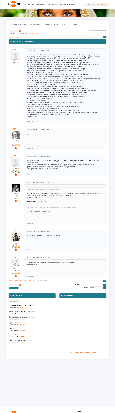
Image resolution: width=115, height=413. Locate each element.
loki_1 (15, 155)
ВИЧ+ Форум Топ (17, 295)
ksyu (39, 33)
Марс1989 (22, 319)
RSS (65, 24)
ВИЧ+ (25, 37)
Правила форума (52, 24)
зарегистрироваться (101, 4)
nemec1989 (23, 313)
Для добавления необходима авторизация (83, 352)
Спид (10, 334)
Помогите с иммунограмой (18, 317)
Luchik (15, 230)
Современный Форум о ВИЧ (15, 37)
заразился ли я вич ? (16, 323)
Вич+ (10, 329)
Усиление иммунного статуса (40, 37)
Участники (36, 24)
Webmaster (27, 33)
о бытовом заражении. (17, 340)
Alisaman (22, 336)
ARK (33, 33)
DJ (36, 33)
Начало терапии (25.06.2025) (19, 311)
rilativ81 (15, 49)
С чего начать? (14, 300)
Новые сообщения (19, 24)
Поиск (75, 24)
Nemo (21, 302)
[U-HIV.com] (57, 13)
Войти (90, 4)
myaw (15, 129)
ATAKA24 (22, 342)
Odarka (15, 182)
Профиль (30, 121)
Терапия (29, 37)
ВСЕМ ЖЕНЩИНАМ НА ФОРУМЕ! (20, 306)
